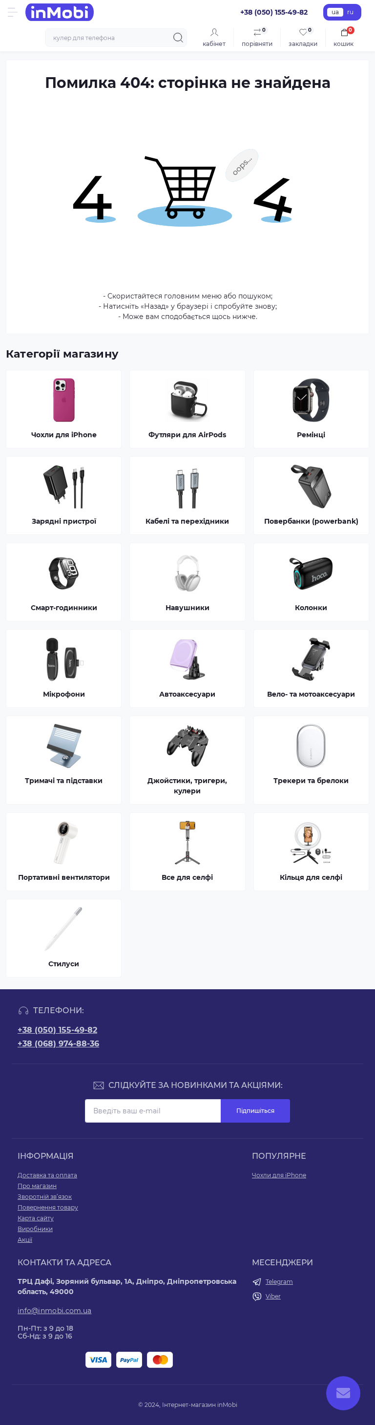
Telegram (279, 1281)
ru (350, 12)
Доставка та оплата (47, 1175)
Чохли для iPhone (279, 1175)
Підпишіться (255, 1110)
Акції (25, 1239)
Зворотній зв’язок (45, 1196)
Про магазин (37, 1186)
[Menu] (13, 12)
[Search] (178, 37)
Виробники (35, 1229)
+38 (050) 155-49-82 (57, 1030)
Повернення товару (48, 1207)
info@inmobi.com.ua (54, 1310)
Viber (273, 1296)
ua (335, 12)
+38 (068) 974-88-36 (58, 1043)
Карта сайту (36, 1218)
